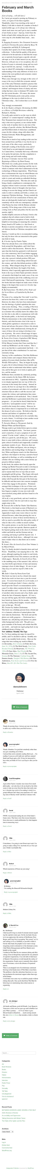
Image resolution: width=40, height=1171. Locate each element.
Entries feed (6, 1145)
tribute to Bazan (14, 1015)
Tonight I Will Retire (21, 658)
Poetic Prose (6, 1083)
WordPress (31, 1168)
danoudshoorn (6, 2)
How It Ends (17, 644)
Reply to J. (6, 989)
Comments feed (7, 1148)
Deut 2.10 (17, 653)
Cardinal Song (25, 656)
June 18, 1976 (7, 646)
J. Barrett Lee (13, 925)
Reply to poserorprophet (10, 766)
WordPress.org (7, 1150)
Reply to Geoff (7, 798)
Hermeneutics (6, 1077)
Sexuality (5, 1088)
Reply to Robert (7, 873)
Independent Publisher (12, 1168)
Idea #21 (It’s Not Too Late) (17, 663)
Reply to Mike (7, 851)
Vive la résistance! (8, 1096)
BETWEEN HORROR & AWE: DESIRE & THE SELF (19, 1110)
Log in (4, 1142)
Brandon (12, 721)
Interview (5, 1080)
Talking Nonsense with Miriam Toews (13, 1118)
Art (3, 1064)
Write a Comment (21, 707)
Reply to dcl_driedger (9, 1021)
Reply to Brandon (8, 732)
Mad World (21, 651)
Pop (3, 1085)
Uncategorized (6, 1094)
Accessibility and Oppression (11, 1115)
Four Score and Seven (19, 660)
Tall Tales (5, 1091)
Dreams (4, 1072)
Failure (4, 1075)
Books (22, 2)
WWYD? (4, 1099)
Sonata (4, 656)
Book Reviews (16, 2)
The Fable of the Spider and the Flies (13, 1121)
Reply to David (7, 826)
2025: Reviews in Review (10, 1113)
